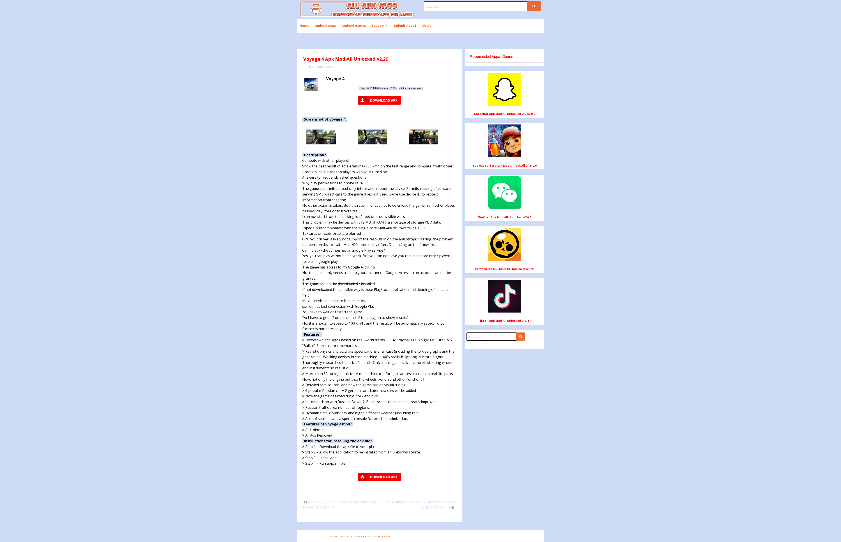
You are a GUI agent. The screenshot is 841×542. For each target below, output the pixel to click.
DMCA (426, 25)
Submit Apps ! (405, 25)
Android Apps (325, 25)
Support (378, 25)
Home (304, 25)
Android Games (354, 25)
